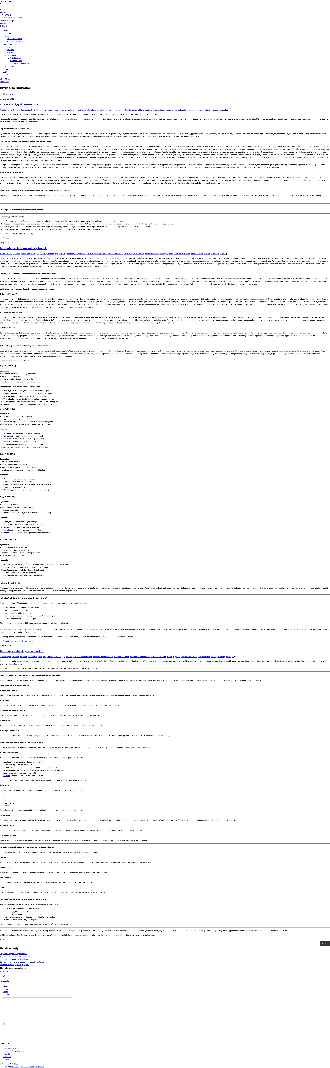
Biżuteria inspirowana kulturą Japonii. (23, 248)
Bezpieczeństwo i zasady (13, 1051)
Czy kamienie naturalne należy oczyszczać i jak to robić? (23, 962)
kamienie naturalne (182, 110)
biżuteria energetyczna (76, 110)
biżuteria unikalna (152, 110)
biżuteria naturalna (115, 110)
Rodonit (6, 776)
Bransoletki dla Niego (15, 41)
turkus (222, 110)
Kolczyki (10, 52)
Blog (5, 72)
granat (170, 110)
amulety (62, 110)
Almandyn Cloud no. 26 (19, 63)
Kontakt (10, 74)
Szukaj (2, 939)
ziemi (38, 386)
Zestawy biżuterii (47, 110)
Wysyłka (6, 1054)
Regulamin (7, 1059)
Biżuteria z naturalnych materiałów (22, 651)
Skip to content (6, 1)
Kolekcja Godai (16, 61)
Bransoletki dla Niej (15, 39)
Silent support (5, 657)
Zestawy (10, 66)
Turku (5, 767)
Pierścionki (11, 55)
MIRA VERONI (7, 1064)
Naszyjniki (7, 44)
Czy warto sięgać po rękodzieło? (20, 104)
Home (5, 31)
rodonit (207, 110)
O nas (9, 33)
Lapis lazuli (8, 530)
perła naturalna (197, 110)
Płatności (7, 1057)
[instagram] (4, 976)
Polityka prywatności (11, 1048)
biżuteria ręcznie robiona (134, 110)
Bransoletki (7, 36)
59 (233, 657)
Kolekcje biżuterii (14, 58)
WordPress (14, 1067)
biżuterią (8, 177)
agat (56, 110)
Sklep (5, 69)
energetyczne (61, 736)
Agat (5, 773)
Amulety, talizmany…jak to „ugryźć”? (14, 965)
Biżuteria (16, 110)
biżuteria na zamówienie (96, 110)
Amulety (10, 50)
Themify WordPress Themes (32, 1067)
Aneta (2, 110)
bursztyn (163, 110)
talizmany (215, 110)
